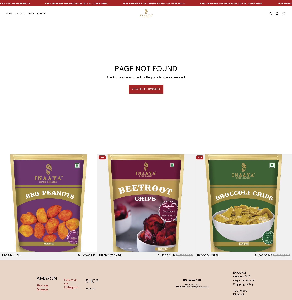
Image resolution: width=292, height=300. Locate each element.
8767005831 (194, 284)
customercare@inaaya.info (196, 286)
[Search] (270, 13)
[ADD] (92, 247)
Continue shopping (146, 89)
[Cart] (283, 13)
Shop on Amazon (42, 287)
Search (90, 288)
